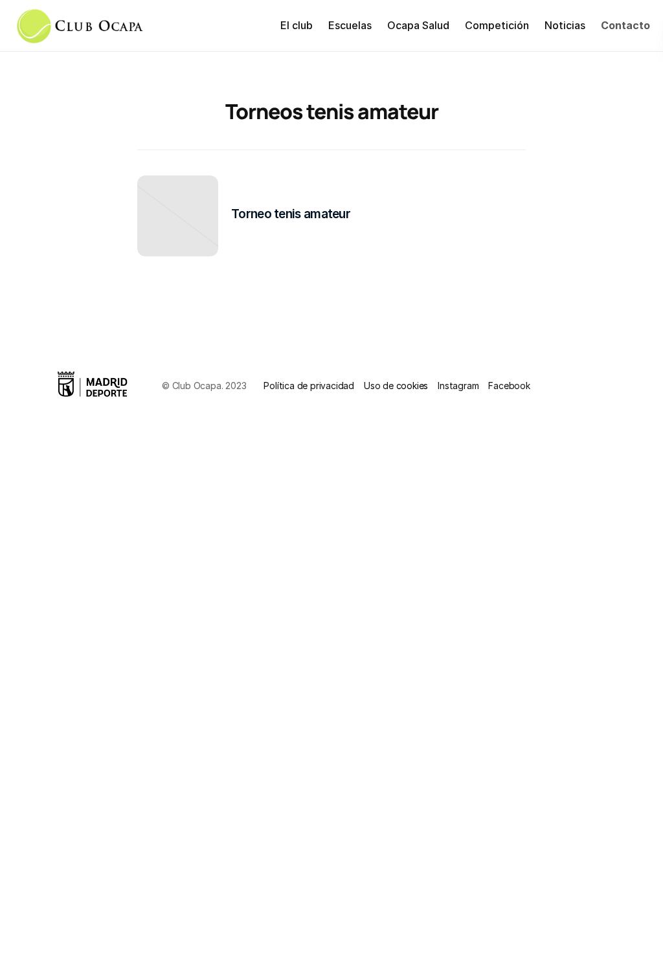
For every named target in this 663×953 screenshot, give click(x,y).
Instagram (458, 385)
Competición (497, 25)
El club (296, 25)
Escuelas (350, 25)
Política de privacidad (309, 385)
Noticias (565, 25)
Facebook (509, 385)
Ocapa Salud (418, 25)
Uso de (380, 385)
